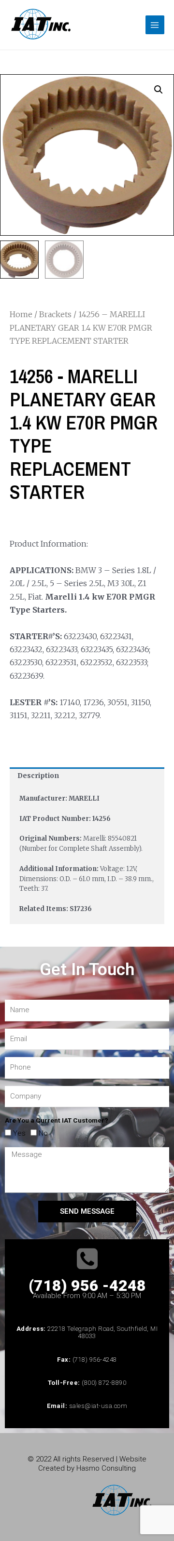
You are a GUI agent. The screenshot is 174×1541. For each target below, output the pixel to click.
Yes (19, 1133)
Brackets (55, 314)
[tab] (87, 776)
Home (21, 314)
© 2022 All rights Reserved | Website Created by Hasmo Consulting (87, 1464)
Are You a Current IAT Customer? (56, 1120)
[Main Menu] (154, 24)
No (43, 1133)
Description (38, 776)
